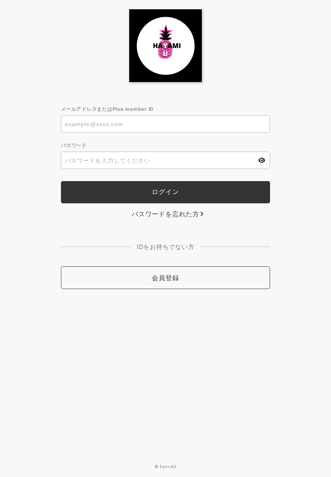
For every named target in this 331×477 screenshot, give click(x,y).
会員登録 (165, 278)
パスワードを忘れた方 (165, 214)
